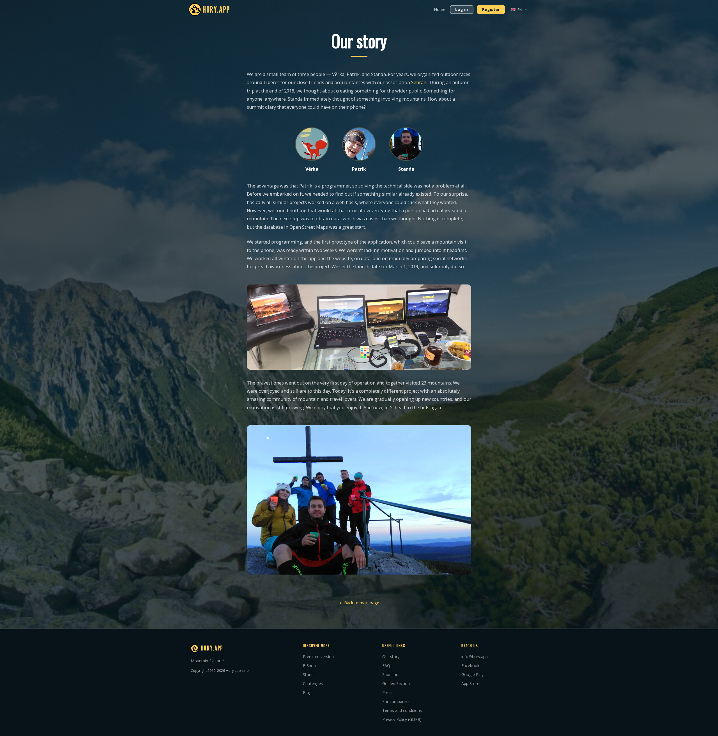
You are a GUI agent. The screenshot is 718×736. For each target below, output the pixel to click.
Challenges (313, 683)
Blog (307, 692)
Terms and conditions (402, 710)
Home (439, 9)
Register (491, 9)
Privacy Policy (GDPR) (402, 719)
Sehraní (419, 82)
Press (387, 692)
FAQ (386, 665)
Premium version (318, 656)
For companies (395, 701)
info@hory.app (474, 656)
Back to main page (361, 602)
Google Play (472, 674)
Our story (390, 656)
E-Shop (309, 665)
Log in (461, 9)
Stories (309, 674)
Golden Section (396, 683)
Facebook (470, 665)
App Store (470, 683)
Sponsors (390, 674)
